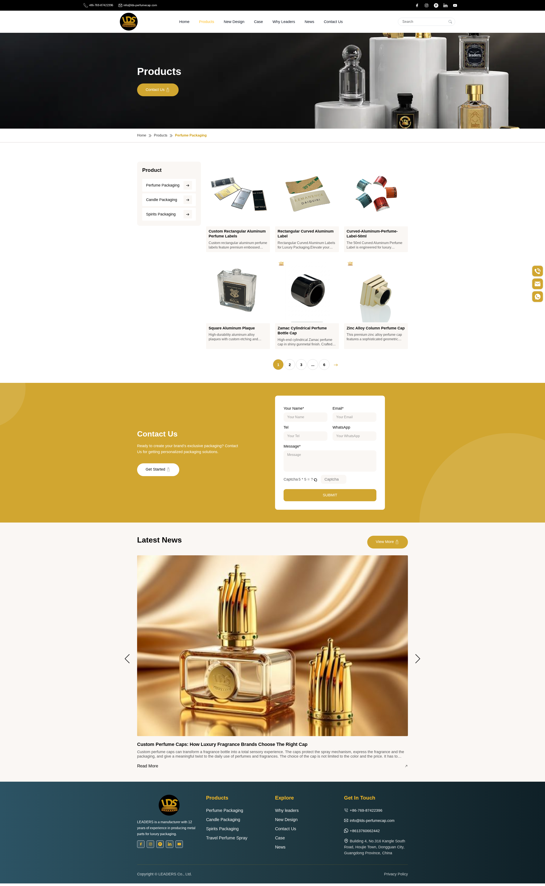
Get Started (156, 469)
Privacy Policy (396, 874)
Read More (147, 766)
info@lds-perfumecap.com (140, 5)
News (309, 22)
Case (258, 22)
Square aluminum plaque (232, 328)
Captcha (291, 479)
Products (206, 22)
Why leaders (283, 22)
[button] (316, 479)
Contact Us (333, 22)
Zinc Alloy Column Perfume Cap (376, 328)
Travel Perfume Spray (226, 838)
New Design (234, 22)
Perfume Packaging (162, 185)
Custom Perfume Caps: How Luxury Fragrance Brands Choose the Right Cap (222, 744)
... (312, 365)
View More (385, 542)
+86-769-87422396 (101, 5)
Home (184, 22)
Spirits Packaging (161, 214)
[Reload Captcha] (315, 479)
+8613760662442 (365, 831)
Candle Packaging (161, 200)
